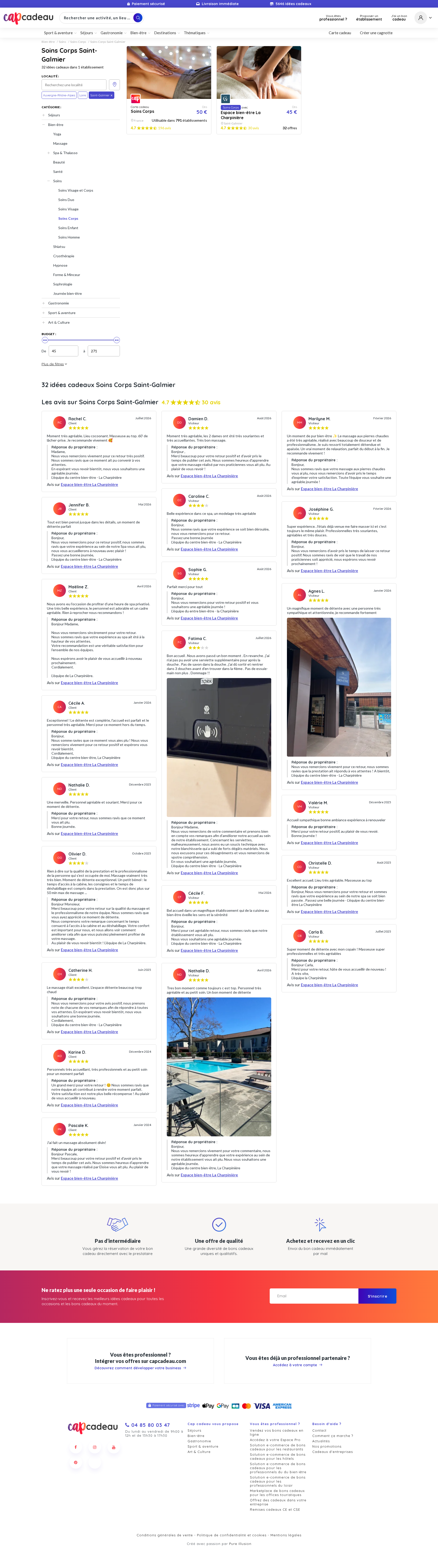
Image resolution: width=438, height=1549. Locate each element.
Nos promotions (326, 1446)
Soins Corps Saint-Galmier (107, 41)
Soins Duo (66, 199)
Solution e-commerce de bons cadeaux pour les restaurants (277, 1447)
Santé (58, 171)
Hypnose (60, 265)
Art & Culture (59, 322)
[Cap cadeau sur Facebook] (75, 1447)
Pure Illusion (240, 1544)
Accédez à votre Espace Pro (275, 1440)
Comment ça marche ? (332, 1436)
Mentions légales (285, 1535)
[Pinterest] (75, 1462)
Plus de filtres (53, 364)
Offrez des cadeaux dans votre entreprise (278, 1502)
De (44, 351)
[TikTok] (94, 1462)
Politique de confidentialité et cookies (231, 1535)
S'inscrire (377, 1296)
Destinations (165, 32)
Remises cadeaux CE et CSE (275, 1509)
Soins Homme (69, 237)
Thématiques (195, 32)
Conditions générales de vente (165, 1535)
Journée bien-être (67, 293)
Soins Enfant (68, 228)
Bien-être (48, 41)
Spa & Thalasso (65, 153)
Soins (62, 41)
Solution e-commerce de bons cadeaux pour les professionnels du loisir (277, 1481)
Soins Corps (78, 41)
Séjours (54, 115)
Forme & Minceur (66, 274)
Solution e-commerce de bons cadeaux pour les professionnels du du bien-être (278, 1468)
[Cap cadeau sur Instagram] (94, 1447)
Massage (60, 143)
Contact (319, 1430)
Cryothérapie (63, 256)
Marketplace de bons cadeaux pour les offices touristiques (277, 1493)
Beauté (59, 162)
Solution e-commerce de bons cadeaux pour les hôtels (277, 1456)
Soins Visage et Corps (75, 190)
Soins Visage (68, 209)
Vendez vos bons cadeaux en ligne (276, 1432)
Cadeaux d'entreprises (332, 1452)
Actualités (321, 1441)
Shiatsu (59, 246)
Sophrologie (62, 284)
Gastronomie (58, 303)
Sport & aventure (62, 313)
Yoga (57, 134)
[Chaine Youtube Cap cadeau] (113, 1447)
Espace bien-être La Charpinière (89, 484)
